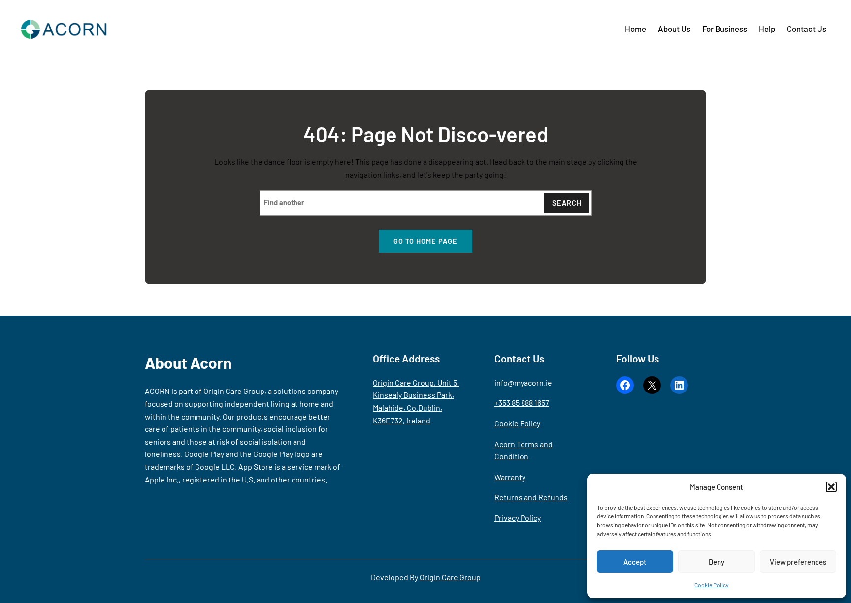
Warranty (509, 477)
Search (567, 203)
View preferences (798, 561)
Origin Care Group (450, 577)
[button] (831, 487)
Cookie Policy (711, 584)
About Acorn (188, 362)
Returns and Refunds (531, 497)
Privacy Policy (517, 517)
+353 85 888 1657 (521, 402)
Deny (716, 561)
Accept (635, 561)
